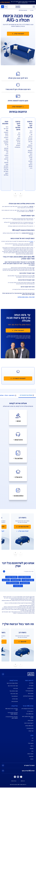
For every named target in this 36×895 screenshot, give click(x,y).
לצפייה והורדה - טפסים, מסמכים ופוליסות (26, 297)
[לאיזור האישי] (2, 6)
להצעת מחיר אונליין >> (5, 2)
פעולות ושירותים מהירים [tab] (26, 395)
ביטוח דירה (31, 241)
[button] (20, 193)
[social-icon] (21, 777)
